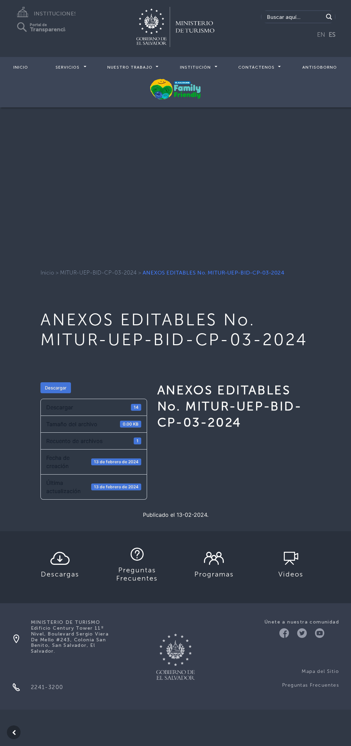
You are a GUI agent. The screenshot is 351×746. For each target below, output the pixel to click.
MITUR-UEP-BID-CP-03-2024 (98, 272)
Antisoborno (319, 67)
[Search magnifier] (329, 17)
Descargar (55, 388)
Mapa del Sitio (320, 671)
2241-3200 (47, 687)
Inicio (20, 67)
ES (332, 34)
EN (321, 34)
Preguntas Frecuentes (310, 685)
